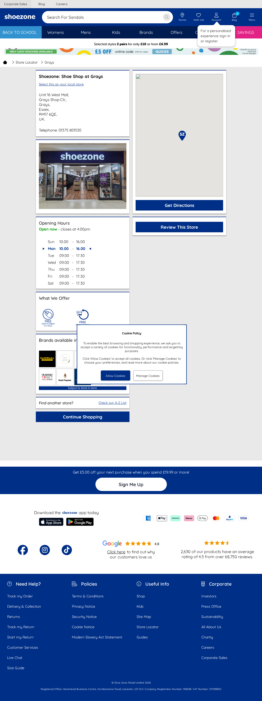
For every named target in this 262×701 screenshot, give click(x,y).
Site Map (144, 616)
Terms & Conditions (88, 596)
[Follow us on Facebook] (23, 550)
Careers (207, 647)
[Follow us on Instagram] (45, 550)
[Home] (5, 62)
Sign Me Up (131, 484)
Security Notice (84, 616)
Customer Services (22, 647)
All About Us (211, 627)
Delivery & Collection (24, 606)
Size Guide (15, 668)
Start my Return (20, 637)
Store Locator (27, 62)
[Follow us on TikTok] (67, 550)
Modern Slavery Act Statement (97, 637)
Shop (141, 596)
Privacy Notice (83, 606)
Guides (142, 637)
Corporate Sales (214, 657)
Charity (207, 637)
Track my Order (20, 596)
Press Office (211, 606)
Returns (13, 616)
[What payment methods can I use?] (195, 518)
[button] (182, 135)
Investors (208, 596)
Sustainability (212, 616)
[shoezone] (20, 17)
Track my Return (20, 627)
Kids (140, 606)
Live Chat (14, 657)
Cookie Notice (83, 627)
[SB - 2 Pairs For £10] (131, 44)
